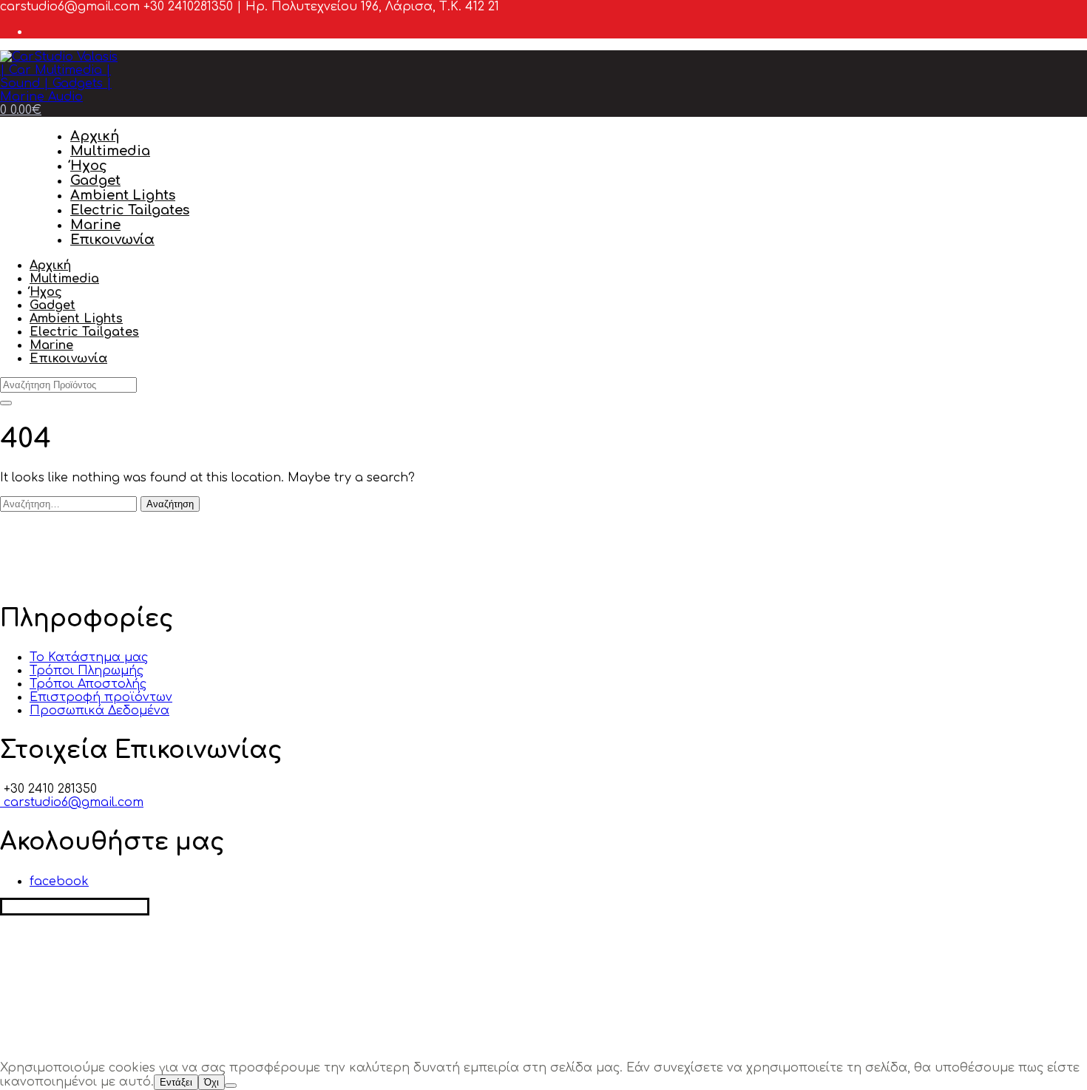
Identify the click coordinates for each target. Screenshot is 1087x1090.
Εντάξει (176, 1082)
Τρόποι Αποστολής (88, 684)
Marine (95, 224)
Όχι (211, 1082)
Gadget (95, 180)
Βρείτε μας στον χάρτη (74, 906)
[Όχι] (231, 1085)
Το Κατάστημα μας (89, 657)
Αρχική (94, 136)
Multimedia (110, 150)
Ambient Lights (122, 195)
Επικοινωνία (112, 239)
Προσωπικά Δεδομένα (99, 710)
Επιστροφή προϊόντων (101, 697)
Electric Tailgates (129, 210)
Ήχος (88, 165)
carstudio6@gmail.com (71, 802)
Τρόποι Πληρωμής (86, 670)
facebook (59, 881)
